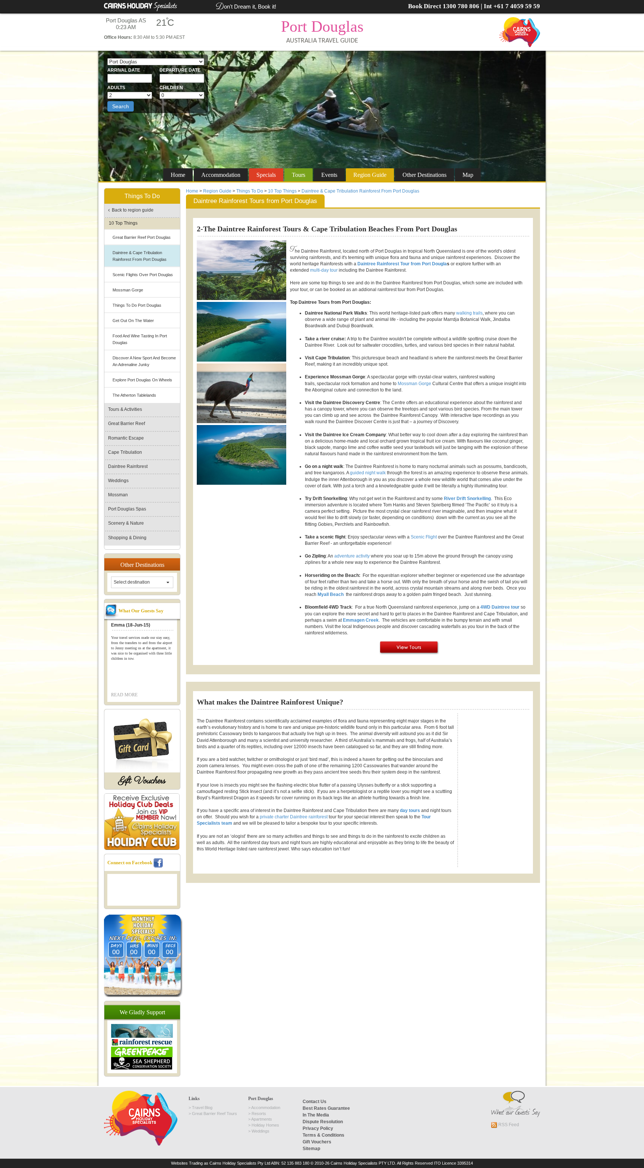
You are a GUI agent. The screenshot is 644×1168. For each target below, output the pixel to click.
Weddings (118, 480)
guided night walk (368, 472)
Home (178, 175)
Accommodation (220, 175)
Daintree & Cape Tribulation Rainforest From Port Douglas (360, 191)
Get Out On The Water (133, 320)
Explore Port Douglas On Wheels (142, 380)
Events (329, 175)
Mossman (118, 494)
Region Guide (217, 191)
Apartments (261, 1119)
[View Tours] (409, 647)
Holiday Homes (265, 1125)
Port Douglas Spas (127, 509)
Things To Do (249, 191)
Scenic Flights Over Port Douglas (143, 274)
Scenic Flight (424, 537)
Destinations (424, 175)
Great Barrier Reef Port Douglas (142, 237)
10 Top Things (282, 191)
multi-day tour (324, 270)
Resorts (259, 1113)
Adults (116, 87)
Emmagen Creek (361, 620)
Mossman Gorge (414, 383)
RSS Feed (508, 1124)
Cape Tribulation (125, 452)
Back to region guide (132, 210)
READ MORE (124, 694)
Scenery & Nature (126, 523)
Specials (266, 175)
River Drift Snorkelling (467, 498)
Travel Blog (202, 1107)
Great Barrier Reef (126, 423)
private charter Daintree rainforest (294, 816)
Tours (298, 175)
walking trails (469, 313)
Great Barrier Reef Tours (214, 1113)
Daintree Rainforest (128, 466)
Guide (369, 175)
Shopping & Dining (127, 537)
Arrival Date (123, 70)
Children (171, 87)
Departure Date (180, 70)
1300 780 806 (461, 6)
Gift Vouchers (142, 781)
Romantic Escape (126, 438)
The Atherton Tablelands (134, 395)
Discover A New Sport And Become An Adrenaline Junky (144, 361)
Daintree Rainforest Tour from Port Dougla (402, 263)
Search (120, 106)
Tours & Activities (125, 409)
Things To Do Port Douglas (137, 305)
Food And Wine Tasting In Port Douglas (140, 339)
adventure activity (352, 556)
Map (468, 175)
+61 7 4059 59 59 (516, 6)
